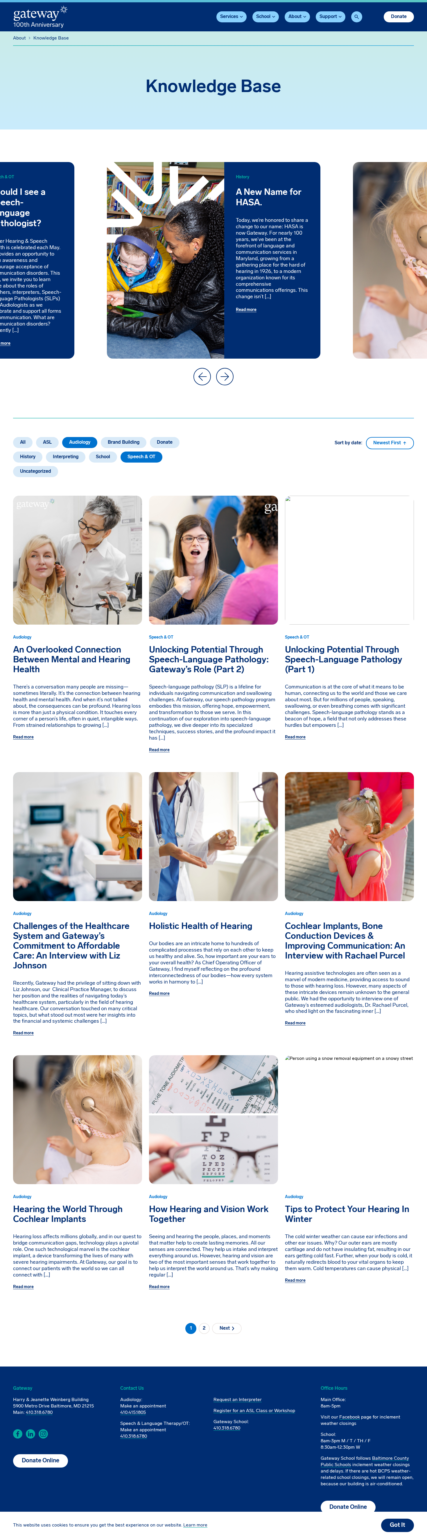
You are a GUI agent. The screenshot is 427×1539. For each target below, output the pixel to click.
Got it (397, 1525)
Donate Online (40, 1461)
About (19, 38)
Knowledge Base (51, 38)
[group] (213, 260)
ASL (47, 442)
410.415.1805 (133, 1412)
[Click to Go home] (40, 16)
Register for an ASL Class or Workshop (254, 1411)
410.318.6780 (39, 1412)
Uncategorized (35, 471)
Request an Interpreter (238, 1400)
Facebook (349, 1417)
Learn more (195, 1525)
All (23, 442)
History (27, 457)
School (103, 457)
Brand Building (123, 442)
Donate (399, 17)
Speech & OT (141, 457)
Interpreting (65, 457)
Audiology (79, 442)
